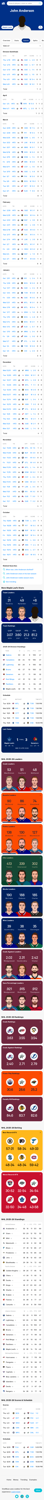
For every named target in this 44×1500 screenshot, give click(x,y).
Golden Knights (12, 1270)
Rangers (9, 1391)
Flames (9, 1299)
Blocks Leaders (9, 889)
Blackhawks (10, 1262)
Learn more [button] (15, 1492)
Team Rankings (9, 626)
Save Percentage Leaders (13, 983)
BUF (26, 220)
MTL (25, 108)
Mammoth (10, 1243)
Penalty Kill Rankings (11, 1099)
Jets (8, 1257)
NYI (25, 278)
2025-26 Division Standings (14, 646)
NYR (25, 103)
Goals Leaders (9, 764)
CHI (25, 225)
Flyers (8, 1367)
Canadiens (10, 660)
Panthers (9, 684)
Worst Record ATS (10, 1174)
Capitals (9, 1372)
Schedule (6, 695)
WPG (17, 1432)
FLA (32, 1413)
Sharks (8, 1290)
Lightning (10, 664)
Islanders (9, 1381)
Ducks (8, 1280)
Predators (10, 1253)
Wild (7, 1238)
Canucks (9, 1304)
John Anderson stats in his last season (21, 573)
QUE (26, 60)
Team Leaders (8, 592)
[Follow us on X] (27, 1496)
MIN (31, 1428)
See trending (11, 581)
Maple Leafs (7, 27)
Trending (23, 1479)
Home (9, 1479)
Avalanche (10, 1228)
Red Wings (10, 679)
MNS (26, 147)
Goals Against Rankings (12, 1047)
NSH (17, 718)
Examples (33, 1479)
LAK (25, 142)
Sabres (8, 655)
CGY (26, 166)
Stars (8, 1233)
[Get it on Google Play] (22, 1496)
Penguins (9, 1362)
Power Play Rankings (11, 1073)
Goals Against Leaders (12, 952)
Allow (38, 1490)
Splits (35, 40)
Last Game (7, 729)
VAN (26, 128)
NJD (26, 191)
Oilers (8, 1275)
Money (15, 1479)
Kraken (8, 1295)
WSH (26, 249)
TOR (26, 293)
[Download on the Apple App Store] (16, 1496)
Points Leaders (9, 826)
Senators (9, 674)
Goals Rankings (9, 1022)
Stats (16, 40)
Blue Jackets (11, 1377)
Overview (6, 40)
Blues (8, 1248)
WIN (25, 162)
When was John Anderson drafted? (19, 569)
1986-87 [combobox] (6, 46)
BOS (26, 181)
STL (25, 341)
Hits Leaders (8, 858)
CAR (32, 1447)
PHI (25, 176)
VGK (32, 723)
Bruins (8, 669)
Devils (8, 1386)
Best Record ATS (10, 1132)
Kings (8, 1285)
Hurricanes (10, 1357)
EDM (26, 137)
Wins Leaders (8, 920)
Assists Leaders (9, 795)
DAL (32, 1432)
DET (26, 186)
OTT (17, 713)
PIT (25, 133)
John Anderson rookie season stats (20, 578)
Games (26, 40)
